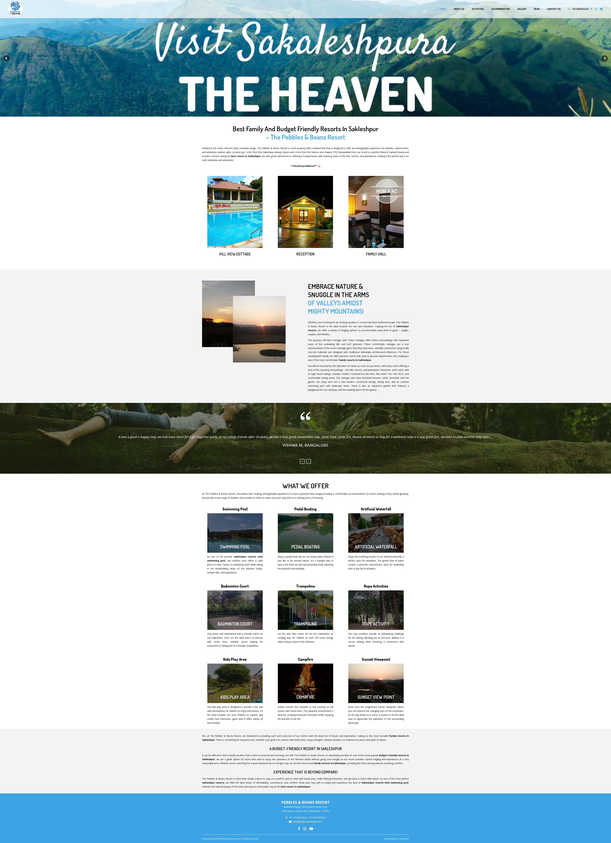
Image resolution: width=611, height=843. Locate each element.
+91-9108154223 (580, 8)
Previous (302, 461)
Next (308, 461)
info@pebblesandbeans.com (307, 821)
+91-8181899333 (317, 817)
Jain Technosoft (402, 838)
